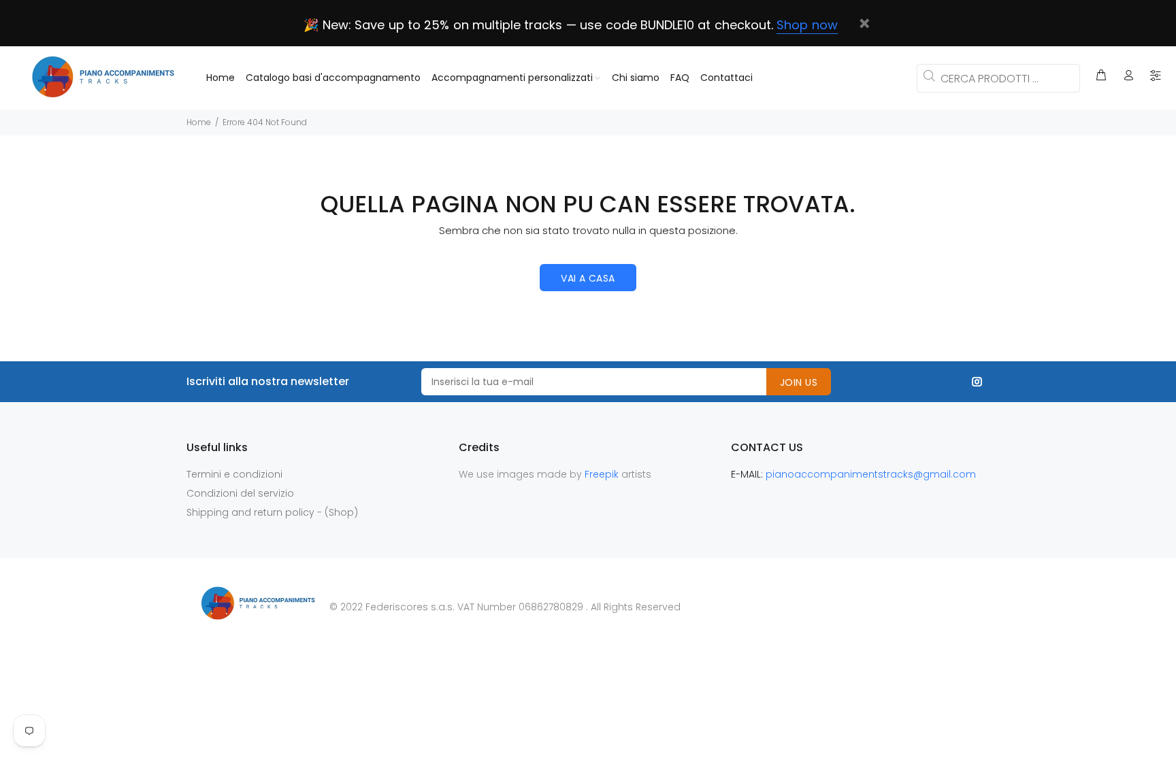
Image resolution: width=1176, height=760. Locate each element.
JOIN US (798, 382)
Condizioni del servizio (240, 493)
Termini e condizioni (234, 474)
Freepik (603, 474)
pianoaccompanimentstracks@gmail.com (871, 474)
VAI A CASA (588, 278)
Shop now (807, 24)
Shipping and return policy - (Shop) (272, 512)
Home (198, 122)
